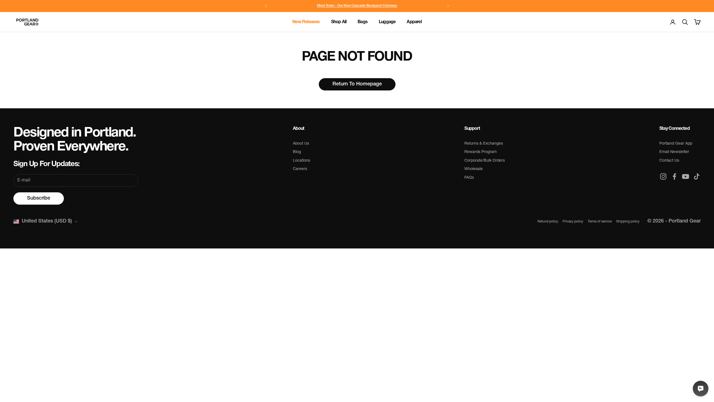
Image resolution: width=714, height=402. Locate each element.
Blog (297, 152)
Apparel (414, 22)
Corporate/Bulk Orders (484, 161)
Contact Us (669, 161)
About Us (301, 144)
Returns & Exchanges (483, 144)
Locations (301, 161)
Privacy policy (573, 221)
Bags (363, 22)
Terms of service (600, 221)
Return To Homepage (357, 84)
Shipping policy (628, 221)
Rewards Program (480, 152)
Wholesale (473, 169)
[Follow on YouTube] (685, 176)
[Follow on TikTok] (697, 176)
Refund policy (547, 221)
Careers (300, 169)
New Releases (306, 22)
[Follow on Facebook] (674, 176)
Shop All (339, 22)
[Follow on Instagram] (663, 176)
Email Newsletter (674, 152)
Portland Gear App (675, 144)
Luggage (387, 22)
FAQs (469, 178)
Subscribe (38, 198)
